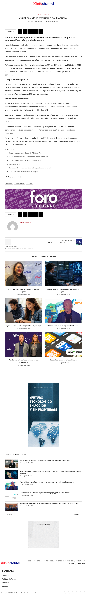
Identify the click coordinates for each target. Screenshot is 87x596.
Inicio (30, 561)
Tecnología (50, 561)
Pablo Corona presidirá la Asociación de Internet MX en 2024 (28, 157)
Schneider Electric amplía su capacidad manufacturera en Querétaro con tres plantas (49, 503)
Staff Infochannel (36, 21)
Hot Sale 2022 (19, 183)
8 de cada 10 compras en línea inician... (63, 360)
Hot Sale (9, 183)
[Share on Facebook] (20, 31)
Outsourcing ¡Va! (14, 164)
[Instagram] (84, 592)
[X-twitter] (68, 592)
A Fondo (70, 561)
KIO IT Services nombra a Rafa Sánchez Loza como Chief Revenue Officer (45, 460)
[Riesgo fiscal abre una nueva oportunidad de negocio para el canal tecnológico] (23, 273)
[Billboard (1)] (43, 190)
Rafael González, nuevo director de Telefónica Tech (25, 153)
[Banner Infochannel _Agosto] (43, 522)
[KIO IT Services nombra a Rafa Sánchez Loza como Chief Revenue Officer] (11, 464)
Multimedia (82, 564)
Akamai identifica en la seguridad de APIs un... (63, 326)
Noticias (39, 561)
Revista (71, 564)
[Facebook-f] (64, 592)
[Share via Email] (41, 31)
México (29, 183)
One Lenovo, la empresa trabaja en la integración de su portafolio (30, 168)
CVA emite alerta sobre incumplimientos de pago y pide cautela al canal (45, 493)
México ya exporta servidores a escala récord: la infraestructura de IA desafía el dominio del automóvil (50, 472)
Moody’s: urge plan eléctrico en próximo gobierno (25, 160)
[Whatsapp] (80, 592)
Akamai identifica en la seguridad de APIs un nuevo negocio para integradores (47, 482)
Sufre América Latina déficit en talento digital (23, 172)
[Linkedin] (72, 592)
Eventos (79, 561)
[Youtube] (76, 592)
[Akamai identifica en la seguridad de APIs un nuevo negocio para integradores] (63, 310)
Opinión (61, 561)
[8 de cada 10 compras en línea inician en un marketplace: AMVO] (63, 344)
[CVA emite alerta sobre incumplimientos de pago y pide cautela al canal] (11, 496)
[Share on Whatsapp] (35, 31)
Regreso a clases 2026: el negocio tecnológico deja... (24, 326)
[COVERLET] (43, 384)
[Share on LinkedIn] (30, 31)
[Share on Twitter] (25, 31)
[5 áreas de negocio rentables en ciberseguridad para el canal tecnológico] (63, 273)
